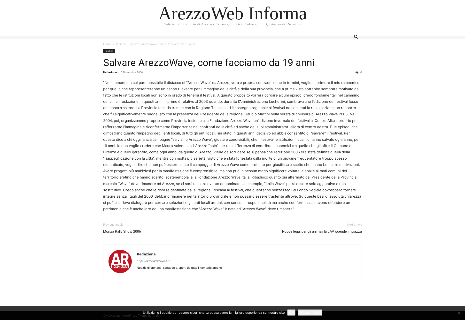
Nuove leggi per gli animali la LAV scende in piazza (322, 231)
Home (107, 44)
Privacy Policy (310, 312)
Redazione (110, 72)
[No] (459, 313)
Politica (121, 44)
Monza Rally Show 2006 (122, 231)
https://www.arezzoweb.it (153, 261)
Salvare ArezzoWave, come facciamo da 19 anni (209, 62)
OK (291, 312)
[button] (356, 37)
